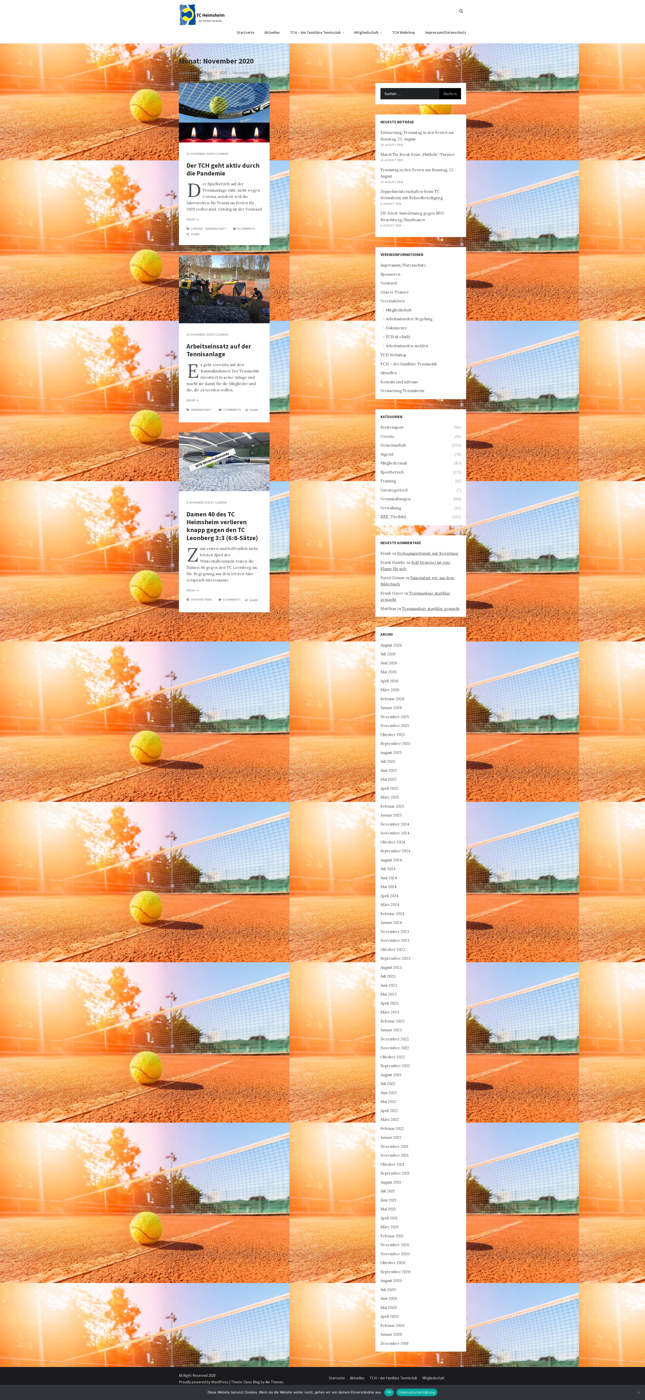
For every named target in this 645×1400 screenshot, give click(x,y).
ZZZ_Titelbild (393, 516)
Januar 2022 (391, 1137)
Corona (197, 228)
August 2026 (391, 645)
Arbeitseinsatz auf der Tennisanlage (218, 350)
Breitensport (392, 427)
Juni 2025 (388, 770)
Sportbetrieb (201, 599)
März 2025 (389, 797)
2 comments (232, 410)
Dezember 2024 (394, 824)
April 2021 (388, 1218)
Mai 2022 (388, 1101)
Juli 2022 (387, 1083)
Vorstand (388, 283)
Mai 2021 (388, 1209)
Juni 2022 (388, 1092)
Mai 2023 (388, 994)
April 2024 (389, 895)
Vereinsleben (392, 301)
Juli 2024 (388, 868)
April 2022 (389, 1110)
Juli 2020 (388, 1289)
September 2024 (395, 851)
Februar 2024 (392, 913)
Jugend (386, 454)
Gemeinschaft (215, 228)
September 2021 (394, 1173)
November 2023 (394, 940)
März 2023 (389, 1012)
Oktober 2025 (392, 734)
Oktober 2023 (392, 949)
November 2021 (394, 1155)
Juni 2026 (388, 663)
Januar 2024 (391, 922)
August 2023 (391, 967)
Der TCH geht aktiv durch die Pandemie (223, 169)
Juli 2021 (387, 1191)
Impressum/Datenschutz (445, 32)
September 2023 (395, 958)
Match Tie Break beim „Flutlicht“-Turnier (417, 154)
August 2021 (390, 1182)
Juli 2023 (388, 976)
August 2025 (391, 752)
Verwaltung (390, 508)
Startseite (245, 32)
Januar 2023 (391, 1030)
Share (195, 234)
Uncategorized (393, 490)
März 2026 (389, 689)
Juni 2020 (388, 1298)
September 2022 (395, 1065)
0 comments (246, 228)
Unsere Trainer (394, 292)
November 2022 (394, 1047)
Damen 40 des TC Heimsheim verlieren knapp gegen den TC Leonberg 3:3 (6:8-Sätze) (222, 526)
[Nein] (638, 1392)
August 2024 (391, 860)
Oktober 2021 (392, 1164)
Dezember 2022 (394, 1039)
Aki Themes (274, 1382)
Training (388, 481)
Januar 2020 (391, 1334)
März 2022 (389, 1119)
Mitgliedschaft (366, 32)
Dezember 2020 (394, 1244)
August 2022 (391, 1074)
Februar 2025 (392, 806)
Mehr (191, 219)
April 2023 (389, 1003)
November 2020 (394, 1253)
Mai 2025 (388, 779)
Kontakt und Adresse (399, 382)
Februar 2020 (392, 1325)
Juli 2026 (388, 654)
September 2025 (395, 743)
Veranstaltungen (395, 499)
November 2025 (394, 725)
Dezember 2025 (394, 716)
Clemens (222, 154)
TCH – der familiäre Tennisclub (315, 32)
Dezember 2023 (394, 931)
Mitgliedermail (393, 463)
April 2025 (389, 788)
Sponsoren (390, 274)
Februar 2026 (392, 698)
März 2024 (389, 904)
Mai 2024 (388, 886)
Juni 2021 (388, 1200)
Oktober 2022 (392, 1057)
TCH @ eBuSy (398, 336)
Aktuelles (272, 32)
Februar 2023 (392, 1021)
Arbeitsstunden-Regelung (409, 318)
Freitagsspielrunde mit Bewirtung (427, 553)
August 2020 (391, 1280)
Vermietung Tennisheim (402, 390)
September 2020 (395, 1271)
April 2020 (389, 1316)
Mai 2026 (388, 671)
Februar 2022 (392, 1128)
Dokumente (396, 328)
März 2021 (389, 1226)
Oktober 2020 (392, 1262)
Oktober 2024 (392, 842)
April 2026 (389, 681)
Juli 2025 (387, 761)
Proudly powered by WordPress (204, 1382)
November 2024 (394, 833)
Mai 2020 (388, 1307)
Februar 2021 (391, 1236)
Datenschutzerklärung (417, 1392)
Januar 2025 (391, 815)
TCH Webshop (403, 32)
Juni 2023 (388, 985)
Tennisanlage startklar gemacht (431, 608)
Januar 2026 (391, 707)
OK (389, 1392)
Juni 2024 (388, 878)
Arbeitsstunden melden (407, 345)
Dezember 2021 (394, 1146)
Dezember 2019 (394, 1343)
